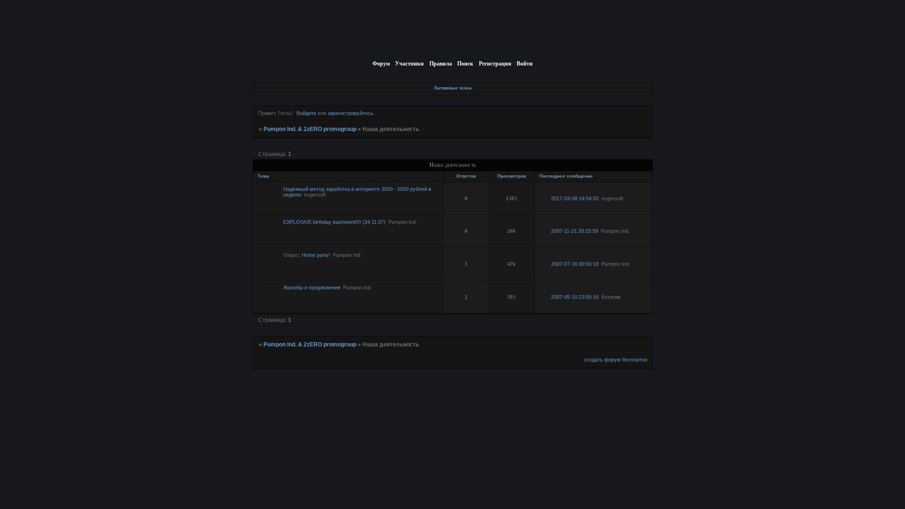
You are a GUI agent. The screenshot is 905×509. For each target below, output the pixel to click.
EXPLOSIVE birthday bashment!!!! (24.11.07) (334, 222)
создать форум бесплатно (615, 359)
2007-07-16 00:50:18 (575, 264)
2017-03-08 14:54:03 (575, 198)
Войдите (306, 113)
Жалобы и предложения (311, 287)
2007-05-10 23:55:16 (575, 297)
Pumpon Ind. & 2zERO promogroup (309, 129)
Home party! (316, 255)
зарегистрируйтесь (350, 113)
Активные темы (453, 87)
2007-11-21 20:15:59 (574, 231)
